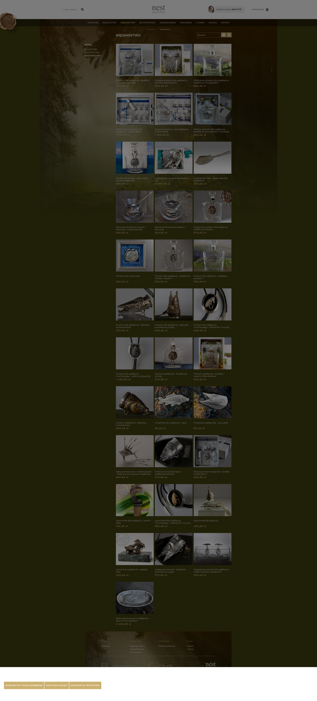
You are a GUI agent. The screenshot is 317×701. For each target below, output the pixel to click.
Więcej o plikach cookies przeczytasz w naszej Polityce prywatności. (31, 679)
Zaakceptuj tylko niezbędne (24, 685)
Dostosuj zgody (56, 685)
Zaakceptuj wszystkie (85, 685)
